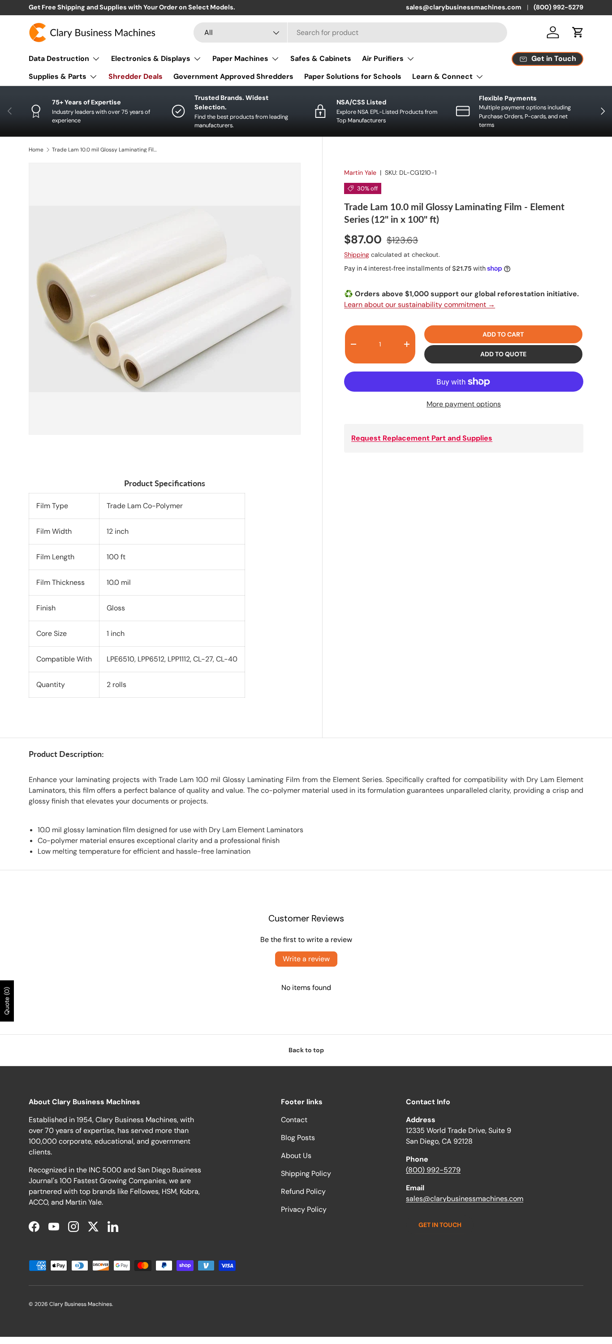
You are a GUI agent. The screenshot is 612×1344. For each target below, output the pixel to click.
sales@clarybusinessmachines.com (463, 7)
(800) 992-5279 (558, 7)
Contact (294, 1119)
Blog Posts (298, 1137)
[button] (578, 32)
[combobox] (350, 32)
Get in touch (439, 1225)
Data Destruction (59, 58)
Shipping (356, 255)
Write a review (306, 959)
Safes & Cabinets (320, 58)
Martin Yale (360, 173)
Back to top (306, 1050)
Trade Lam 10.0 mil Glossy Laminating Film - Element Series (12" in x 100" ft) (105, 149)
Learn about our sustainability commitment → (419, 304)
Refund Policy (303, 1191)
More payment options (464, 404)
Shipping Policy (306, 1173)
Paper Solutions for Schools (352, 76)
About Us (296, 1155)
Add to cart (503, 334)
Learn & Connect (442, 76)
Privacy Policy (304, 1209)
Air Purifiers (383, 58)
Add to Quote (503, 354)
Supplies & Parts (57, 76)
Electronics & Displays (150, 58)
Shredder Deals (135, 76)
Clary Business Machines (80, 1304)
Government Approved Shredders (233, 76)
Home (36, 149)
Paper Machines (240, 58)
